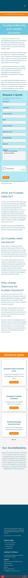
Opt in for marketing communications (10, 152)
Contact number (7, 125)
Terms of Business (10, 544)
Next (25, 398)
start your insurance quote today (14, 14)
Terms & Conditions (10, 542)
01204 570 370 (10, 569)
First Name (5, 101)
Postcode (5, 144)
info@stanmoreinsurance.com (12, 570)
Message (5, 150)
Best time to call (7, 132)
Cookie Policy (9, 548)
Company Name (7, 113)
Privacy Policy (9, 546)
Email (4, 119)
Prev (3, 398)
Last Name (5, 107)
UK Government (15, 294)
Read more (14, 382)
